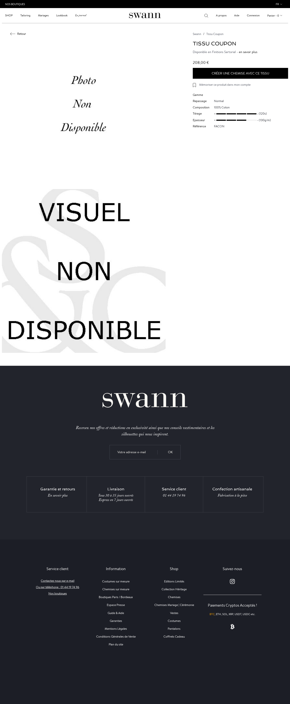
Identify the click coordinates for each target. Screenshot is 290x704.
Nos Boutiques (15, 4)
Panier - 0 (273, 15)
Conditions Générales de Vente (116, 636)
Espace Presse (116, 605)
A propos (221, 15)
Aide (236, 15)
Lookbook (62, 15)
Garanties (116, 621)
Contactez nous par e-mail (57, 581)
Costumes (174, 621)
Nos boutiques (57, 593)
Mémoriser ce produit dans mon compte (225, 85)
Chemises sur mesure (115, 589)
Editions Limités (174, 581)
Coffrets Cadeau (174, 636)
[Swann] (145, 15)
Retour (21, 34)
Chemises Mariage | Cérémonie (174, 605)
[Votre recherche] (206, 15)
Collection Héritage (174, 589)
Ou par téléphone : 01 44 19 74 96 (57, 587)
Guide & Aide (116, 613)
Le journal (80, 15)
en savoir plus (248, 52)
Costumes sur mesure (116, 581)
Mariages (43, 15)
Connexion (253, 15)
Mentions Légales (116, 629)
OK (170, 452)
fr (277, 4)
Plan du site (116, 644)
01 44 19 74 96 (174, 495)
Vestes (174, 613)
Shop (9, 15)
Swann (197, 34)
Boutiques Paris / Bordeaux (116, 597)
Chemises (174, 597)
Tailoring (25, 15)
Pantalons (174, 629)
